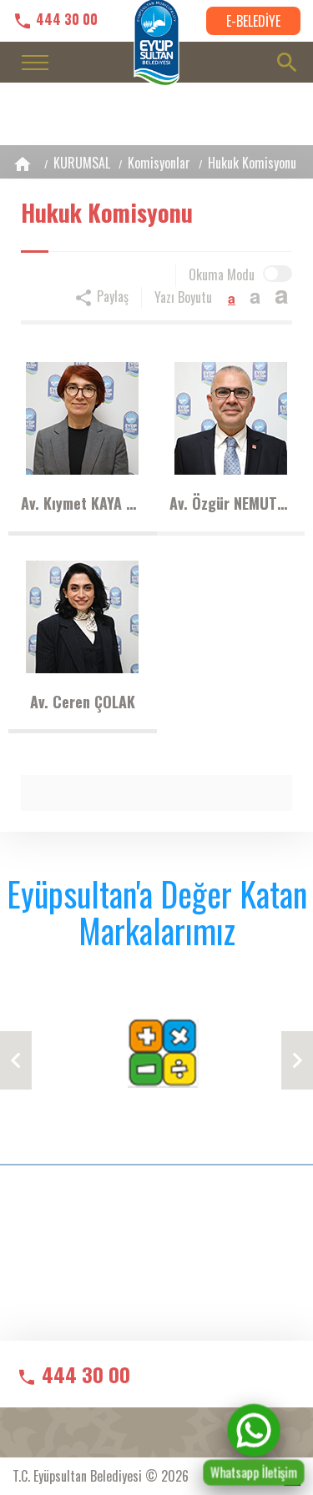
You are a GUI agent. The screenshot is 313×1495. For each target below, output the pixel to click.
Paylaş (111, 296)
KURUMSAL (81, 163)
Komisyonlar (159, 163)
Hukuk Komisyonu (252, 163)
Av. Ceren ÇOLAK (82, 701)
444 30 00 (65, 19)
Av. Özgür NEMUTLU (231, 503)
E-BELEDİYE (253, 21)
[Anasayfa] (23, 164)
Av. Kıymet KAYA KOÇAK (82, 503)
